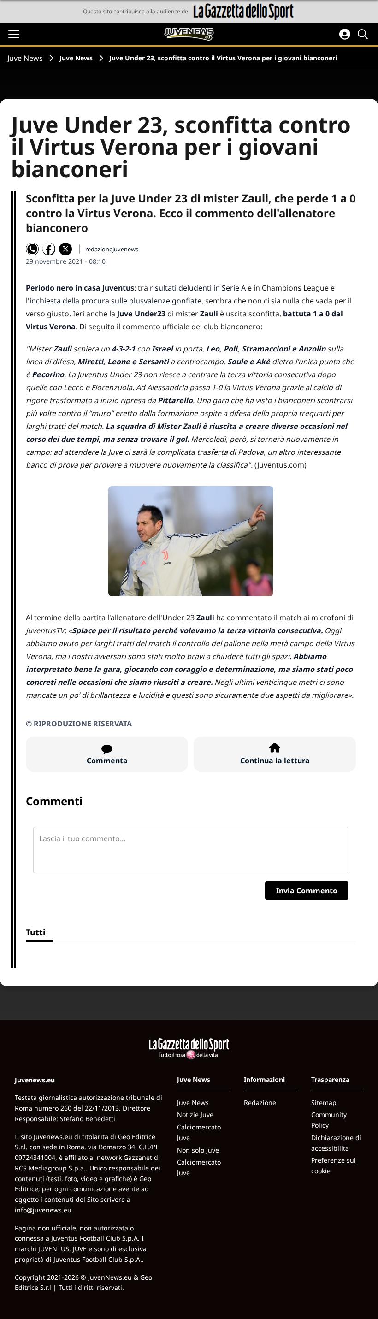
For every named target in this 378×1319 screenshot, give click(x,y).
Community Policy (329, 1119)
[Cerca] (364, 34)
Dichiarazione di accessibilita (336, 1143)
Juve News (25, 58)
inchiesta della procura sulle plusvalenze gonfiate (115, 301)
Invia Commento (306, 890)
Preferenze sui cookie (333, 1165)
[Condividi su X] (65, 249)
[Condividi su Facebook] (48, 249)
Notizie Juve (195, 1114)
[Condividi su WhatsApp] (32, 249)
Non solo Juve (198, 1150)
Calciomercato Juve (199, 1132)
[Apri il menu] (13, 34)
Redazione (260, 1102)
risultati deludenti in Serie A (198, 288)
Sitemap (324, 1102)
